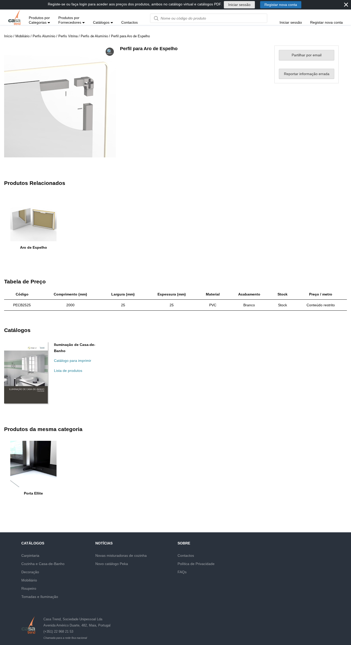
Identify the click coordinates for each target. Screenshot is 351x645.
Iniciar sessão (239, 5)
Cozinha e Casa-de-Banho (42, 564)
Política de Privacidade (196, 564)
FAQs (182, 572)
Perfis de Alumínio (94, 36)
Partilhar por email (306, 55)
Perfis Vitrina (68, 36)
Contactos (186, 555)
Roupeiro (28, 588)
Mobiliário (22, 36)
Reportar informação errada (306, 74)
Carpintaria (30, 555)
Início (8, 36)
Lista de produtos (68, 371)
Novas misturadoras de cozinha (121, 555)
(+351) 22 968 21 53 (58, 631)
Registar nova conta (280, 5)
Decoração (30, 572)
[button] (110, 52)
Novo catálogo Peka (111, 564)
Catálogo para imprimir (72, 361)
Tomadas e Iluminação (39, 597)
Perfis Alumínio (44, 36)
